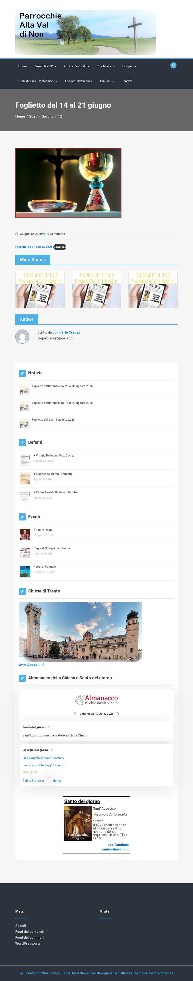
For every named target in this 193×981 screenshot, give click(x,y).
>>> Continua (118, 845)
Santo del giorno (96, 731)
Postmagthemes (160, 973)
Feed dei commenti (30, 937)
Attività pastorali (75, 66)
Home (22, 66)
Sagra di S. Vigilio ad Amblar (52, 548)
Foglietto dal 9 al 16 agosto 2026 (53, 419)
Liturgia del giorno (96, 765)
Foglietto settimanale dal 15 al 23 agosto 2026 (62, 403)
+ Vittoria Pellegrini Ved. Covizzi (54, 455)
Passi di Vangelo (45, 566)
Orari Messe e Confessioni (36, 81)
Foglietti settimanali (78, 81)
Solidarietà (104, 66)
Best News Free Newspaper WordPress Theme (108, 973)
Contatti (126, 81)
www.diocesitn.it (31, 664)
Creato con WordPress (42, 973)
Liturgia (127, 66)
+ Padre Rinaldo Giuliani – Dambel (56, 492)
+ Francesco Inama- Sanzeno (53, 474)
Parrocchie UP (43, 66)
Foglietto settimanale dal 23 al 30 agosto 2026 (62, 386)
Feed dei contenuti (29, 932)
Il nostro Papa (43, 530)
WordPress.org (27, 943)
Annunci (104, 81)
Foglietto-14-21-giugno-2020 (33, 247)
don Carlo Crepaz (66, 332)
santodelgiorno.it (115, 849)
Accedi (20, 926)
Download (59, 247)
